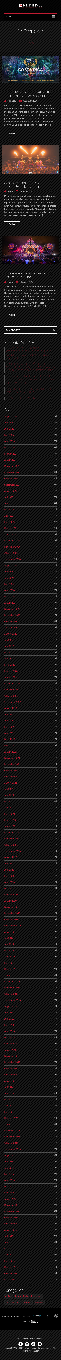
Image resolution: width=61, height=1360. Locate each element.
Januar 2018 (10, 1050)
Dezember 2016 (12, 1131)
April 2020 (9, 882)
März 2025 (9, 522)
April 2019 (9, 957)
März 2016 (9, 1186)
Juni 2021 (9, 795)
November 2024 (12, 547)
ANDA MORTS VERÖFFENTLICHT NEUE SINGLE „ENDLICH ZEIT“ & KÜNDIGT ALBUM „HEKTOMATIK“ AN (31, 379)
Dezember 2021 (12, 758)
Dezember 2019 (12, 907)
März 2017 (9, 1112)
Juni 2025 (9, 503)
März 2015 (9, 1261)
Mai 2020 (9, 876)
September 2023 (12, 627)
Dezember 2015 (12, 1205)
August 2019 (10, 932)
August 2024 (10, 565)
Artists (8, 1296)
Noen (10, 191)
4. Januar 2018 (30, 101)
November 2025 (12, 472)
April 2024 (9, 590)
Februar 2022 (11, 745)
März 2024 (9, 596)
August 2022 (10, 708)
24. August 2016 (27, 191)
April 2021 (9, 808)
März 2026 (9, 447)
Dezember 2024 (12, 540)
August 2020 (10, 857)
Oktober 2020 (11, 845)
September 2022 (12, 702)
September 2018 (12, 1000)
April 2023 (9, 658)
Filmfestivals (21, 1296)
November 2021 (12, 764)
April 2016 (9, 1180)
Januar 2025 (10, 534)
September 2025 (12, 485)
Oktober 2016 (11, 1143)
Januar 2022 (10, 752)
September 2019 (12, 926)
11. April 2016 (26, 282)
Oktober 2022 (11, 696)
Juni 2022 (9, 721)
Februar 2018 (11, 1044)
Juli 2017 (8, 1087)
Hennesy (11, 101)
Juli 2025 (8, 497)
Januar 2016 (10, 1199)
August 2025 (10, 491)
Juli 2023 (8, 640)
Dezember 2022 (12, 683)
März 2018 (9, 1037)
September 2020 (12, 851)
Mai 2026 (9, 435)
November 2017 (12, 1062)
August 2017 (10, 1081)
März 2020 (9, 888)
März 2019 (9, 963)
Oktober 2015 (11, 1217)
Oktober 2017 (11, 1068)
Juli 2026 (8, 423)
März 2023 (9, 665)
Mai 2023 (9, 652)
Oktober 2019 (11, 919)
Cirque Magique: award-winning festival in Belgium (27, 275)
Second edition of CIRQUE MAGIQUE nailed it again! (23, 185)
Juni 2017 (9, 1093)
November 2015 (12, 1211)
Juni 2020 (9, 870)
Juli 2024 (8, 572)
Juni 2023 (9, 646)
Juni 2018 (9, 1019)
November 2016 (12, 1137)
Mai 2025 (9, 509)
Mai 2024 (9, 584)
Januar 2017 (10, 1124)
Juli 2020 (8, 863)
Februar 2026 (11, 454)
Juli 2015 (8, 1236)
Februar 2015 (11, 1267)
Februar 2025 (11, 528)
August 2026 (10, 416)
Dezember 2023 (12, 609)
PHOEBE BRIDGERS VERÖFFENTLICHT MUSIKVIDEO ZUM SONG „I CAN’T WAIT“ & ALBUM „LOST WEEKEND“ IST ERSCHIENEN (30, 367)
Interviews (36, 1296)
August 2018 (10, 1006)
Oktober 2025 (11, 478)
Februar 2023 (11, 671)
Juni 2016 (9, 1168)
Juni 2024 (9, 578)
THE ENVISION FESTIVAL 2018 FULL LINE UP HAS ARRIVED (27, 94)
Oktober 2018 (11, 994)
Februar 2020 (11, 895)
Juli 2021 (8, 789)
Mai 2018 (9, 1025)
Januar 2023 (10, 677)
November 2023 (12, 615)
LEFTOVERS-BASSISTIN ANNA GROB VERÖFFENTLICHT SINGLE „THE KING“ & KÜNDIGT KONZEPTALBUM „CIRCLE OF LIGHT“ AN (29, 353)
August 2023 (10, 634)
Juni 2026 (9, 429)
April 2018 (9, 1031)
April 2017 (9, 1106)
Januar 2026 (10, 460)
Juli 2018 (8, 1013)
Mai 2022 (9, 727)
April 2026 (9, 441)
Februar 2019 (11, 969)
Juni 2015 (9, 1242)
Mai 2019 (9, 950)
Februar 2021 (11, 820)
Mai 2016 (9, 1174)
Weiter (12, 134)
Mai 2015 (9, 1249)
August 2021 (10, 783)
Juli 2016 (8, 1162)
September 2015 (12, 1224)
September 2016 (12, 1149)
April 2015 (9, 1255)
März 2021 (9, 814)
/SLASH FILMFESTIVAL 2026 (22, 398)
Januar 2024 (10, 603)
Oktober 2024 (11, 553)
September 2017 (12, 1075)
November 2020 (12, 839)
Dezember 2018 (12, 981)
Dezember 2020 (12, 832)
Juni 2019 (9, 944)
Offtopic (27, 1302)
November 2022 (12, 690)
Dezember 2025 (12, 466)
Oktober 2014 (11, 1273)
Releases (39, 1302)
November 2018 (12, 988)
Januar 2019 (10, 975)
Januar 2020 (10, 901)
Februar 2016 (11, 1193)
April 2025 (9, 516)
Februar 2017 (11, 1118)
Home (31, 43)
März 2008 (9, 1280)
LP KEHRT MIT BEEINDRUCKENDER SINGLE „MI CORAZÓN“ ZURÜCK (30, 390)
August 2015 (10, 1230)
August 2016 (10, 1155)
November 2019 (12, 913)
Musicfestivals (12, 1302)
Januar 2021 (10, 826)
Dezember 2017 (12, 1056)
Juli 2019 (8, 938)
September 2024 (12, 559)
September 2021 (12, 777)
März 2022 (9, 739)
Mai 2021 (9, 801)
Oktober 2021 (11, 770)
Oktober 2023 (11, 621)
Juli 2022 (8, 714)
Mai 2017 (9, 1099)
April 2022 (9, 733)
